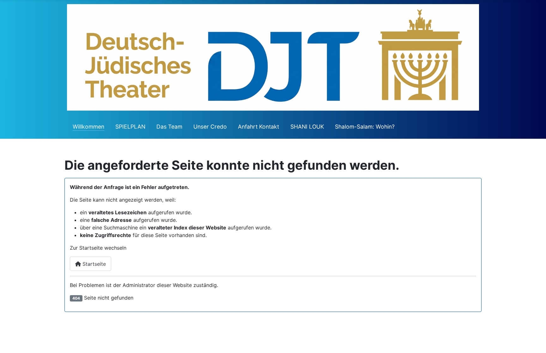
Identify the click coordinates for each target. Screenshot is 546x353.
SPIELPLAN (130, 126)
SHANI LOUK (307, 126)
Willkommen (88, 126)
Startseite (93, 264)
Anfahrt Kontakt (258, 126)
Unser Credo (210, 126)
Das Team (169, 126)
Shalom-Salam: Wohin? (365, 126)
